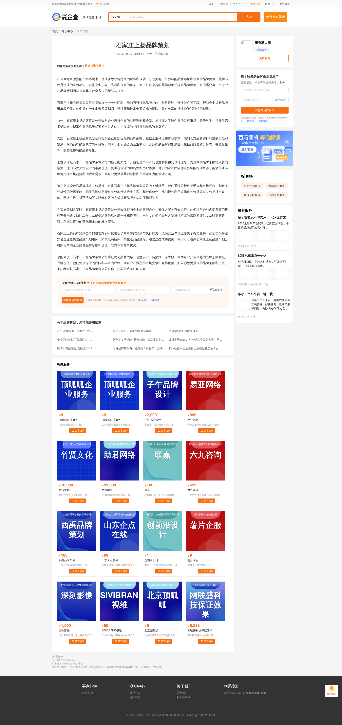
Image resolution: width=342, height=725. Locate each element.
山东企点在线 (110, 560)
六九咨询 (193, 490)
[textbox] (193, 17)
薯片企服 (193, 560)
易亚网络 (193, 420)
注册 (287, 3)
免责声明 (134, 697)
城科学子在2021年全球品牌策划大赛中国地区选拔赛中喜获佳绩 (195, 339)
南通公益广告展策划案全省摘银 (132, 331)
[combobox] (184, 17)
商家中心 (270, 3)
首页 (211, 4)
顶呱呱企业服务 (68, 420)
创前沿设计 (151, 560)
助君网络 (107, 490)
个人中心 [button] (237, 3)
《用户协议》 (141, 300)
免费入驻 (255, 3)
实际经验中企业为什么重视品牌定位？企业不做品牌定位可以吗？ (195, 348)
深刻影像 (64, 630)
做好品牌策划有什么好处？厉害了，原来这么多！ (139, 348)
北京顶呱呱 (151, 630)
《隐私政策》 (155, 300)
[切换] (107, 3)
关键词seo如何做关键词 (183, 331)
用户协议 (134, 693)
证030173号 (136, 715)
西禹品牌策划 (67, 560)
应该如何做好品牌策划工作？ (75, 348)
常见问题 (87, 693)
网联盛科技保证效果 (199, 630)
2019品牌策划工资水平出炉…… (77, 331)
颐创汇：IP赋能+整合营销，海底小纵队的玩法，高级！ (139, 339)
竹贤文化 (64, 490)
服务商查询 (183, 697)
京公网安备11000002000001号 (165, 715)
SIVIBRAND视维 (112, 630)
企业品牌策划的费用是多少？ (75, 339)
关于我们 (182, 693)
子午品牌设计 (152, 420)
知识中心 (67, 31)
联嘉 (147, 490)
